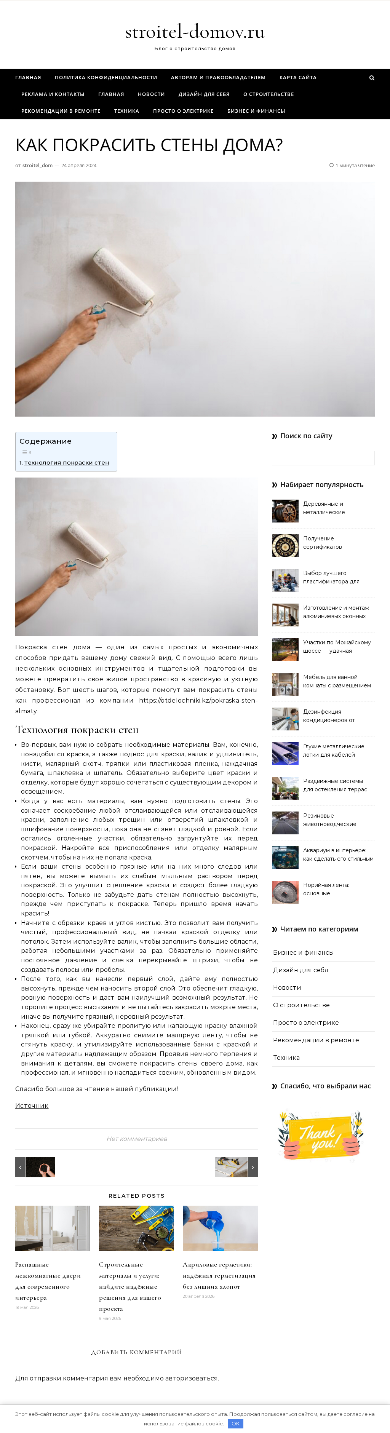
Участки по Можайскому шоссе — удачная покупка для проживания (337, 647)
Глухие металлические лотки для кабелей (333, 750)
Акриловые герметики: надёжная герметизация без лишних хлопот (219, 1275)
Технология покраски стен (66, 462)
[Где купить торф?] (32, 1167)
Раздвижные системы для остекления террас (335, 785)
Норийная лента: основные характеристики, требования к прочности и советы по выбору (337, 890)
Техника (126, 110)
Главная (28, 77)
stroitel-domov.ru (195, 31)
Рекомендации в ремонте (61, 110)
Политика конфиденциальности (106, 77)
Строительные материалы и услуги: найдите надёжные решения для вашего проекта (130, 1286)
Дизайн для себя (204, 94)
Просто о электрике (183, 110)
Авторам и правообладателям (218, 77)
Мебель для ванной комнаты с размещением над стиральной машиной (338, 682)
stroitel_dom (37, 165)
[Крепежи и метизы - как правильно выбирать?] (241, 1167)
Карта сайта (298, 77)
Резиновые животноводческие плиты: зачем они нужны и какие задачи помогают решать (338, 820)
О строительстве (268, 94)
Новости (151, 94)
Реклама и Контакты (53, 94)
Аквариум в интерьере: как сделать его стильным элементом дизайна (338, 855)
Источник (32, 1105)
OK (236, 1423)
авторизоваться (191, 1378)
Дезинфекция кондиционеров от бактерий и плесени (331, 716)
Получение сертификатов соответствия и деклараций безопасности (324, 543)
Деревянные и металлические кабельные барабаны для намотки (338, 508)
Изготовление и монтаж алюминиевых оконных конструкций (336, 612)
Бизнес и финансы (256, 110)
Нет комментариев (136, 1138)
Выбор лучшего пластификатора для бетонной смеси (331, 578)
